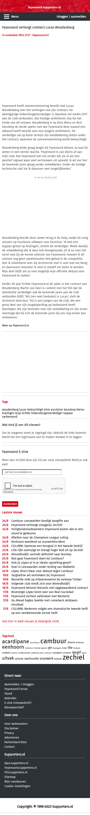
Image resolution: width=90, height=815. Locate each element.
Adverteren (11, 737)
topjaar (68, 413)
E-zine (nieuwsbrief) (17, 703)
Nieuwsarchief (14, 707)
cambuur (53, 641)
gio (50, 648)
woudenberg (10, 409)
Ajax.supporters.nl (16, 763)
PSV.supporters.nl (15, 772)
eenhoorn (13, 647)
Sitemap (9, 777)
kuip (18, 413)
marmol (14, 653)
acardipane (15, 641)
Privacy (9, 733)
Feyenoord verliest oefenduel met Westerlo (40, 596)
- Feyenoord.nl (40, 35)
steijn (84, 653)
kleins (80, 409)
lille (70, 648)
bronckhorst (35, 643)
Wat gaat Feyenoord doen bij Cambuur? (37, 558)
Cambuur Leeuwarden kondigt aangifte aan (40, 521)
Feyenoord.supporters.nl (20, 768)
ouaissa (35, 653)
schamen (67, 653)
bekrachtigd (35, 409)
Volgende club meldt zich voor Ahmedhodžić (40, 583)
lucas (22, 409)
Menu (15, 16)
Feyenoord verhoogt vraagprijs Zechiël (36, 525)
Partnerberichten (15, 742)
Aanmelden (11, 684)
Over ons (11, 715)
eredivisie (29, 648)
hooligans (57, 648)
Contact (9, 747)
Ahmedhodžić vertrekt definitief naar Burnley (41, 554)
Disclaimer (11, 728)
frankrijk (37, 648)
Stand (8, 693)
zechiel (74, 657)
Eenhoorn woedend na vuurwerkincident (38, 542)
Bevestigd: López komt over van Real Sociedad (42, 592)
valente (19, 658)
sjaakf (76, 652)
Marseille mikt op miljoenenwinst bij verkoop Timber (46, 579)
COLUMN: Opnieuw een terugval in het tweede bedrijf (46, 546)
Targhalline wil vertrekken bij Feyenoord (38, 575)
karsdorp (70, 409)
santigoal (57, 652)
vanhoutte (31, 658)
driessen (80, 642)
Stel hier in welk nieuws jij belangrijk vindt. (30, 621)
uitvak (8, 658)
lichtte (26, 413)
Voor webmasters (16, 724)
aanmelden (78, 16)
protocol (48, 653)
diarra (71, 642)
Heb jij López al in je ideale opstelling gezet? (41, 562)
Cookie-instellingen (17, 786)
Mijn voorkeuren (15, 781)
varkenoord (9, 416)
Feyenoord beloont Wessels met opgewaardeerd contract (49, 588)
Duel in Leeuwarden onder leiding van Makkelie (43, 567)
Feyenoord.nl (21, 325)
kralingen (8, 413)
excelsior (57, 409)
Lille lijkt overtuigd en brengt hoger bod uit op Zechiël (47, 550)
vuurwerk (46, 658)
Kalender (10, 698)
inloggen (62, 16)
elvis (47, 409)
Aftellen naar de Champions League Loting (39, 537)
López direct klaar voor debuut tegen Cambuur (42, 571)
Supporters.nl (14, 754)
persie (41, 653)
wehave (58, 658)
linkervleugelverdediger (47, 413)
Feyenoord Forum (16, 689)
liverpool (76, 648)
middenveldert (24, 653)
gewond (44, 648)
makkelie (6, 653)
